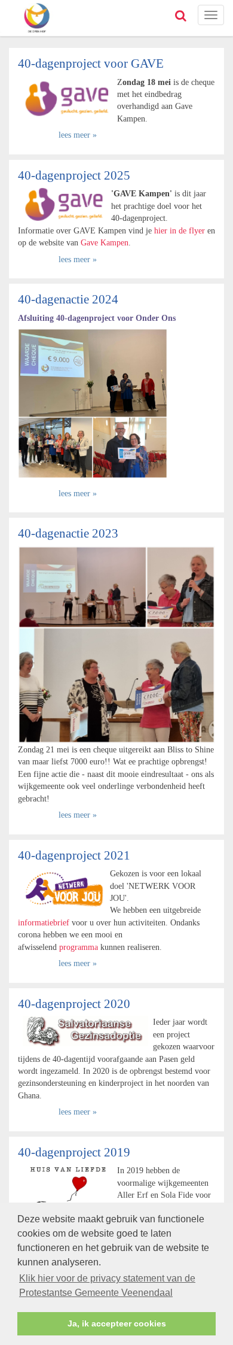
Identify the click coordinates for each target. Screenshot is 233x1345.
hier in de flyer (179, 230)
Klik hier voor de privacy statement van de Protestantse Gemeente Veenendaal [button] (107, 1285)
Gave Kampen (104, 242)
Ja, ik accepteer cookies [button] (117, 1323)
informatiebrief (45, 922)
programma (78, 947)
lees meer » (78, 134)
